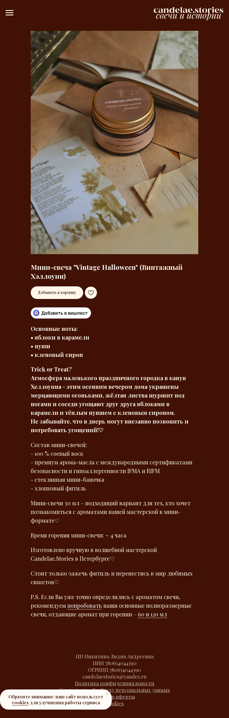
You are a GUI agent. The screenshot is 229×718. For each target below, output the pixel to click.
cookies (20, 702)
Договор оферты (114, 696)
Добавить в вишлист (64, 313)
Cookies (115, 703)
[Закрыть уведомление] (107, 693)
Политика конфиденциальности (114, 683)
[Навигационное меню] (9, 13)
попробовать (84, 605)
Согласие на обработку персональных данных (114, 690)
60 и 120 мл (152, 614)
